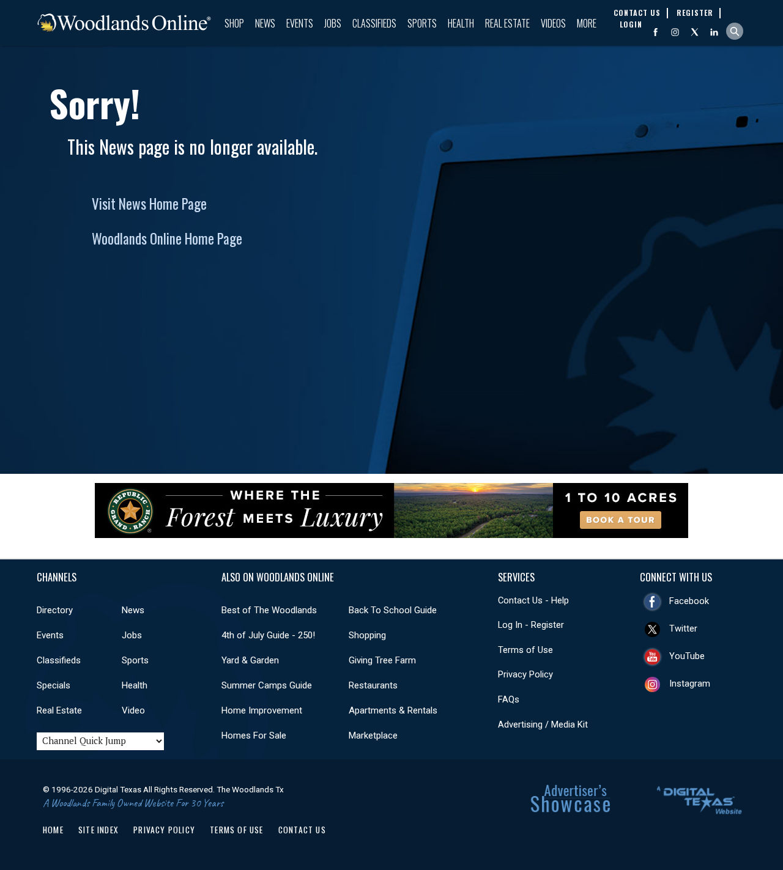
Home (53, 830)
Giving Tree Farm (382, 660)
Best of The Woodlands (269, 610)
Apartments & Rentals (393, 710)
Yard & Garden (250, 660)
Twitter (683, 628)
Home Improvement (261, 710)
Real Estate (507, 23)
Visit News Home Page (149, 203)
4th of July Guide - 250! (268, 635)
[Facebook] (655, 32)
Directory (55, 610)
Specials (53, 685)
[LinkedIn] (714, 32)
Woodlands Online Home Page (167, 238)
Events (299, 23)
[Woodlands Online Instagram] (675, 32)
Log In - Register (531, 624)
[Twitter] (694, 32)
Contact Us (302, 830)
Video (133, 710)
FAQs (508, 699)
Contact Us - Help (533, 600)
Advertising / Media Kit (543, 724)
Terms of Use (525, 649)
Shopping (367, 635)
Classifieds (374, 23)
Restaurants (373, 685)
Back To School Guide (393, 610)
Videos (553, 23)
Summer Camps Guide (266, 685)
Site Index (98, 830)
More (586, 23)
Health (461, 23)
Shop (234, 23)
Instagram (689, 683)
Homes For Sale (253, 735)
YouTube (687, 656)
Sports (422, 23)
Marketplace (373, 735)
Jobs (332, 23)
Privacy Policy (525, 674)
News (265, 23)
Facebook (689, 600)
